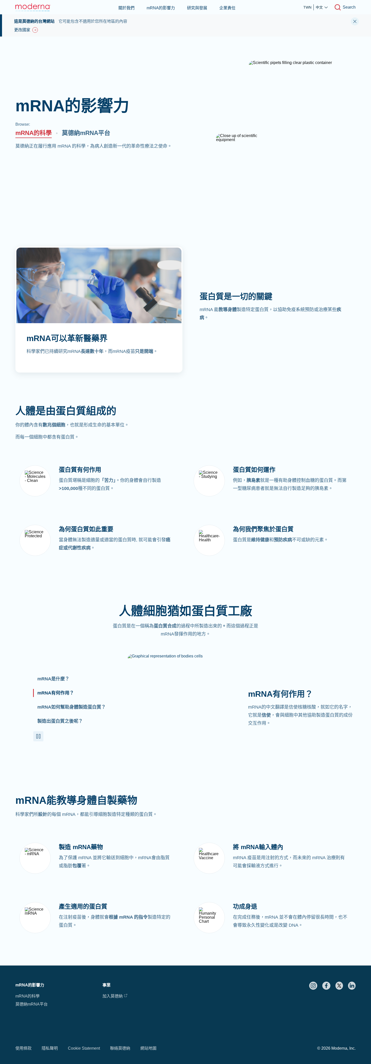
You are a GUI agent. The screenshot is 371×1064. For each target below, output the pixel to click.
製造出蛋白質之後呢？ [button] (60, 721)
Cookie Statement (84, 1048)
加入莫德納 (112, 996)
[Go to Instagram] (313, 986)
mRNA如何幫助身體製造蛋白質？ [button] (71, 707)
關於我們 (126, 8)
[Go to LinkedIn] (352, 986)
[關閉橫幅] (355, 21)
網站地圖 (148, 1048)
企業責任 (227, 8)
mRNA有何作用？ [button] (55, 692)
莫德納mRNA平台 (86, 132)
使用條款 (23, 1048)
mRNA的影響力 (161, 8)
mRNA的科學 (33, 132)
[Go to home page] (33, 7)
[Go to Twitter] (339, 986)
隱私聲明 (50, 1048)
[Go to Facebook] (326, 986)
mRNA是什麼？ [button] (53, 678)
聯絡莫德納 (120, 1048)
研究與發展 (197, 8)
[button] (38, 736)
